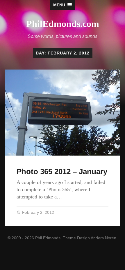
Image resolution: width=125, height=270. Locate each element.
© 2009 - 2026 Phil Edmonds (34, 238)
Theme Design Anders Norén (89, 238)
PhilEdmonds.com (62, 24)
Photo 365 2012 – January (62, 171)
